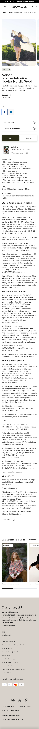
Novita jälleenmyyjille (10, 662)
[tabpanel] (19, 333)
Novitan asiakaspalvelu (10, 612)
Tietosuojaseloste (8, 706)
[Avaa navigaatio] (4, 6)
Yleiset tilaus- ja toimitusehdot (13, 652)
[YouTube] (19, 700)
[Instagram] (26, 700)
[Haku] (31, 6)
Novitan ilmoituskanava (10, 666)
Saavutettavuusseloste (11, 715)
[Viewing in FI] (4, 112)
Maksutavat (6, 655)
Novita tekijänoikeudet (10, 711)
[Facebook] (13, 700)
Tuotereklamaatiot (8, 626)
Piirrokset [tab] (28, 138)
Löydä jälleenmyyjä (9, 659)
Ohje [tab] (10, 138)
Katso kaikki (33, 540)
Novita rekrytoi (7, 648)
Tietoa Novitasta (8, 641)
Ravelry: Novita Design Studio (13, 645)
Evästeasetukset (25, 706)
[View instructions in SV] (11, 112)
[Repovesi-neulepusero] (14, 564)
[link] (19, 150)
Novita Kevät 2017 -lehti (20, 149)
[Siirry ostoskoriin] (35, 6)
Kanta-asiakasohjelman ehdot (13, 719)
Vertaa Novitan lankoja (10, 673)
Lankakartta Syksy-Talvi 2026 (13, 669)
